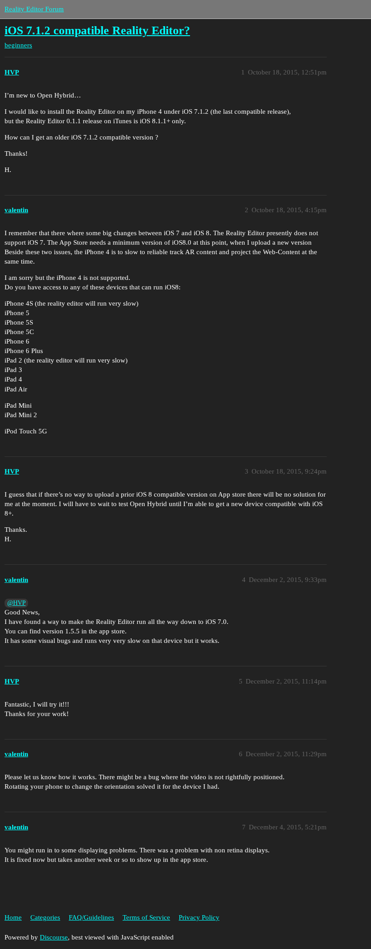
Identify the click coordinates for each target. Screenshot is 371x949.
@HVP (16, 603)
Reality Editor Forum (34, 9)
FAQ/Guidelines (91, 917)
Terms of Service (146, 917)
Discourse (54, 937)
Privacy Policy (199, 917)
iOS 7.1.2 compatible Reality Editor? (97, 30)
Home (13, 917)
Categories (45, 917)
